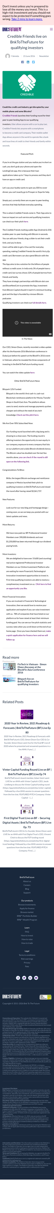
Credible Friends (10, 115)
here (26, 221)
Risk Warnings (28, 1155)
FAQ (27, 931)
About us (27, 881)
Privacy (27, 962)
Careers (27, 885)
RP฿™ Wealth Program (27, 919)
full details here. (39, 302)
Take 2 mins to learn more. (27, 19)
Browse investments (27, 904)
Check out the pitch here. (27, 415)
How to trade (27, 943)
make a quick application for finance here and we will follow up (28, 635)
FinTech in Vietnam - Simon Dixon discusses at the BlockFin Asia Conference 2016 (32, 668)
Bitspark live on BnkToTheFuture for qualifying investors (28, 682)
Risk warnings (27, 959)
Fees (27, 966)
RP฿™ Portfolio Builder (27, 916)
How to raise (27, 939)
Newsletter (44, 56)
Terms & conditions (27, 955)
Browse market (27, 912)
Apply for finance (27, 908)
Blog (27, 889)
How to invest (27, 935)
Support (27, 892)
